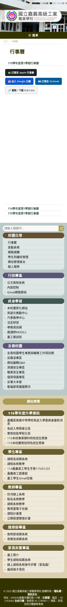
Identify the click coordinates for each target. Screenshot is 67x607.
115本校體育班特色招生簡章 (25, 443)
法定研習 (13, 322)
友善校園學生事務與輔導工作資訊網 (30, 353)
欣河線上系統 (16, 494)
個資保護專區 (16, 377)
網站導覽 (33, 401)
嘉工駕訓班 (14, 337)
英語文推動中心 (17, 313)
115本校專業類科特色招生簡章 (27, 438)
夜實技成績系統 (17, 539)
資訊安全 (32, 594)
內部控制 (13, 287)
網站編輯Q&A (16, 363)
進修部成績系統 (17, 534)
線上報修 (14, 267)
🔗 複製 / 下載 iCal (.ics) (21, 90)
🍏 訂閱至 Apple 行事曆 (21, 72)
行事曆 (12, 242)
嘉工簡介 (13, 555)
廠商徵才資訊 (16, 569)
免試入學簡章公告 (19, 428)
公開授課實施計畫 (19, 518)
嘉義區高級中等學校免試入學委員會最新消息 (35, 422)
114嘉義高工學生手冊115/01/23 (28, 469)
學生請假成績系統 (19, 560)
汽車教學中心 (16, 318)
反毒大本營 (14, 382)
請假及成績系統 (17, 459)
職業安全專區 (16, 372)
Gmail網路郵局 (17, 292)
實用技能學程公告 (19, 433)
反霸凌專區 (14, 358)
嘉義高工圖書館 (17, 473)
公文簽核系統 (16, 283)
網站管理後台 (16, 262)
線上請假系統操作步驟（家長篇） (29, 565)
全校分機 (19, 600)
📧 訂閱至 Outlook (48, 81)
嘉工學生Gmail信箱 (19, 478)
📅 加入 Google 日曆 (19, 81)
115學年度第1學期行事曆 (23, 63)
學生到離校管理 (18, 257)
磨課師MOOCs (16, 332)
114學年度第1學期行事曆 (23, 208)
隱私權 (57, 591)
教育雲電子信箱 (17, 509)
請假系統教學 (16, 464)
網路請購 (14, 252)
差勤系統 (14, 247)
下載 (42, 63)
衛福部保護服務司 (19, 387)
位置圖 (46, 597)
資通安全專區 (16, 367)
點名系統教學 (16, 499)
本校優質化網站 (17, 308)
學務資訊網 (14, 327)
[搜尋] (61, 228)
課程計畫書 (14, 513)
